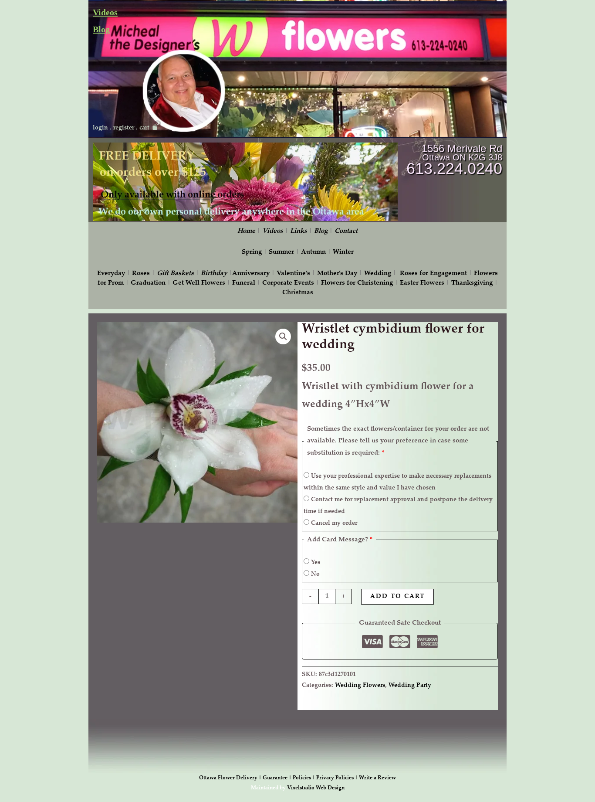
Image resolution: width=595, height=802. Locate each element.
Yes (314, 563)
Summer (281, 252)
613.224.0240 (454, 168)
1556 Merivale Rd (462, 148)
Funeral (243, 283)
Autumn (313, 252)
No (314, 574)
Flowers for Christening (357, 283)
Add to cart (397, 597)
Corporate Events (288, 283)
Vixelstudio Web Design (316, 788)
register (123, 128)
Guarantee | (278, 778)
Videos (105, 12)
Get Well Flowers (198, 283)
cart (144, 128)
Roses (141, 273)
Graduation (148, 283)
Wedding (377, 273)
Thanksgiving (472, 283)
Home (246, 231)
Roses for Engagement (433, 273)
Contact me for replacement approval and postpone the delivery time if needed (398, 506)
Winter (343, 252)
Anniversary (251, 273)
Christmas (297, 292)
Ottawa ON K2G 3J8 (462, 157)
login (100, 128)
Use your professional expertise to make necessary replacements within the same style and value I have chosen (397, 482)
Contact (346, 231)
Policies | (304, 778)
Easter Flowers (422, 283)
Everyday (111, 273)
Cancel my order (333, 523)
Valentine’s (293, 273)
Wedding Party (410, 686)
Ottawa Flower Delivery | (231, 778)
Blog (101, 29)
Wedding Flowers (360, 686)
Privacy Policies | (337, 778)
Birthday (214, 273)
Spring (252, 252)
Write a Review (377, 778)
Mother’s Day (337, 273)
